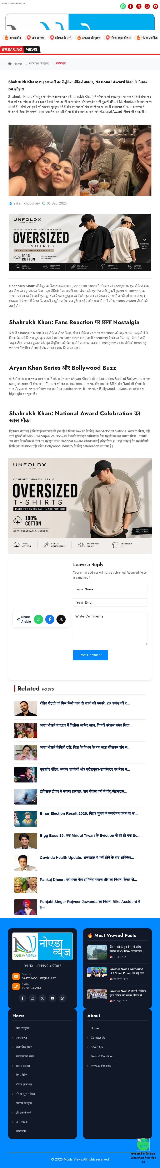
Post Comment (90, 655)
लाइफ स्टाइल (22, 1065)
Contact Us (97, 1037)
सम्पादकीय (20, 1131)
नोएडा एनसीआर (23, 1084)
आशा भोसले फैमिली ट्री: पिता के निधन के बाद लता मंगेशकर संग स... (85, 747)
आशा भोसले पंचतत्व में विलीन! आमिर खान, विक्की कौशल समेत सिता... (86, 725)
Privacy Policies (100, 1065)
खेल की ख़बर (22, 1028)
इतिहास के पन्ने (23, 1112)
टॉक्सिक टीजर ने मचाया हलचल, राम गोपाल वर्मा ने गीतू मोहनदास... (83, 791)
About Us (96, 1047)
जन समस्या (21, 1121)
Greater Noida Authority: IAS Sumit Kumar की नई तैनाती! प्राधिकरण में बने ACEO (128, 971)
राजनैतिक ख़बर (23, 1047)
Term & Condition (102, 1056)
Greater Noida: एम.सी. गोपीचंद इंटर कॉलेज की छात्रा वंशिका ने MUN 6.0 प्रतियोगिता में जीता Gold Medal (128, 993)
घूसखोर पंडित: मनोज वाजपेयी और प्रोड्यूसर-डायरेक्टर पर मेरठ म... (85, 769)
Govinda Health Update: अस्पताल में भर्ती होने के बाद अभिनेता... (87, 858)
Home (17, 64)
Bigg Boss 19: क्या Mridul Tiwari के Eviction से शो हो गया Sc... (90, 835)
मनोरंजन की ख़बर (39, 63)
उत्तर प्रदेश (21, 1037)
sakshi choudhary (27, 203)
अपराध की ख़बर (23, 1103)
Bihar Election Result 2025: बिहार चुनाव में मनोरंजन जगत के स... (89, 813)
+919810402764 (31, 987)
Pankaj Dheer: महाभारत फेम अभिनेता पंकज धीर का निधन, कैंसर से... (88, 880)
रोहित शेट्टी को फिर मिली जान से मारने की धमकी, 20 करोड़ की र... (85, 703)
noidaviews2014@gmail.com (39, 978)
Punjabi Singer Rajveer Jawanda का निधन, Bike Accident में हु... (90, 904)
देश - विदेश (21, 1075)
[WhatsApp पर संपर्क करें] (143, 1144)
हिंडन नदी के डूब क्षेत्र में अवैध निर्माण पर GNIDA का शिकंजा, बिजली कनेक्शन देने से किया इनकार (128, 949)
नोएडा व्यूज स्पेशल (25, 1093)
